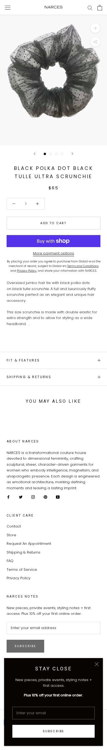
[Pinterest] (45, 497)
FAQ (10, 560)
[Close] (97, 664)
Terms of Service (22, 569)
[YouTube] (58, 497)
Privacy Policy (18, 578)
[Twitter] (20, 497)
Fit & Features (23, 360)
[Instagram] (33, 497)
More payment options (53, 253)
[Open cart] (99, 7)
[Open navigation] (7, 7)
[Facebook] (8, 497)
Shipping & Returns (29, 377)
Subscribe (53, 731)
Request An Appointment (29, 543)
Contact (14, 526)
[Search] (90, 7)
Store (11, 535)
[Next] (72, 153)
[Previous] (34, 153)
